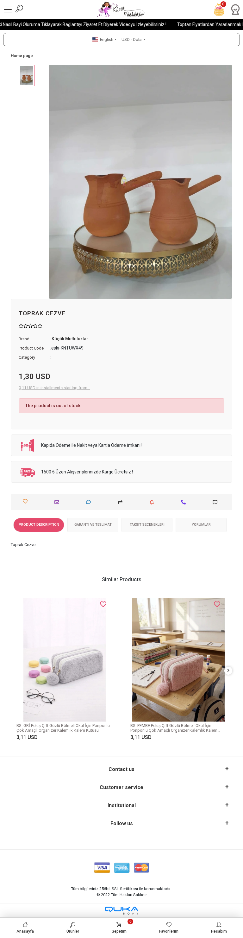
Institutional (122, 805)
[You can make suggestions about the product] (216, 502)
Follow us (121, 823)
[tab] (38, 525)
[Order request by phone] (184, 502)
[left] (14, 671)
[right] (228, 671)
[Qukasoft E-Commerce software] (121, 911)
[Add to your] (121, 502)
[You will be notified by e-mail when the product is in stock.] (153, 502)
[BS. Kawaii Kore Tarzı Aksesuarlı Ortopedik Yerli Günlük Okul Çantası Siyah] (178, 646)
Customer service (121, 787)
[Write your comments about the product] (90, 502)
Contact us (121, 769)
